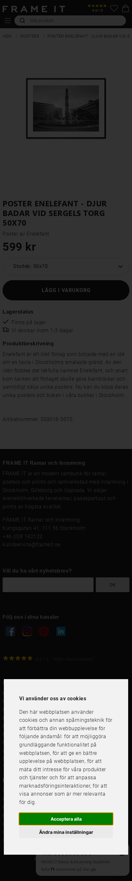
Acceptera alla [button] (66, 819)
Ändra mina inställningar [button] (66, 832)
